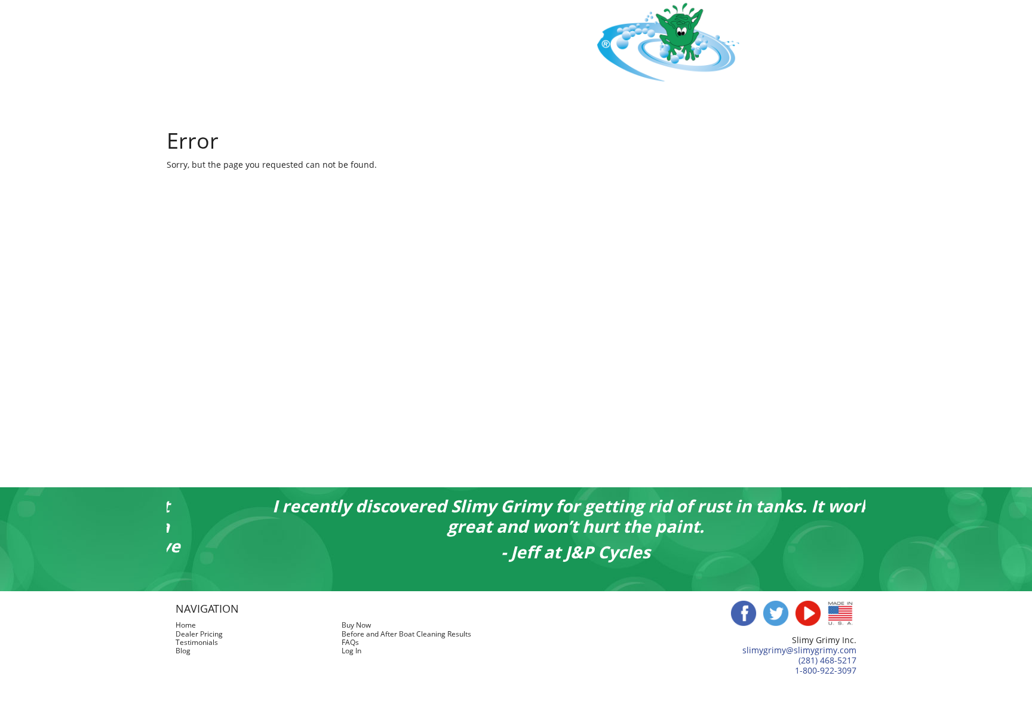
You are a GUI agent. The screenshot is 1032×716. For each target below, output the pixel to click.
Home (267, 105)
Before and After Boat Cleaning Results (509, 105)
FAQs (691, 105)
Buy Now (312, 105)
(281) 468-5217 (827, 660)
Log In (763, 105)
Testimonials (638, 105)
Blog (725, 105)
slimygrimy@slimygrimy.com (799, 650)
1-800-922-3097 (825, 670)
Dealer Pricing (377, 105)
